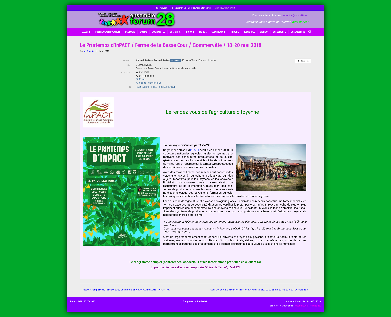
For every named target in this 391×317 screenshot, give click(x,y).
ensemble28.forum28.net (224, 8)
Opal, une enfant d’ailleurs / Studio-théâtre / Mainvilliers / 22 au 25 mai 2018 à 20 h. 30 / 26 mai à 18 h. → (260, 289)
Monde (203, 32)
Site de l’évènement (149, 82)
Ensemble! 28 (298, 32)
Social (143, 32)
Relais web (249, 32)
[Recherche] (309, 31)
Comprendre (218, 32)
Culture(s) (175, 32)
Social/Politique (167, 87)
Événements (279, 32)
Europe (190, 32)
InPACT (194, 150)
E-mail (142, 79)
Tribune (234, 32)
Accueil (86, 32)
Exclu (154, 87)
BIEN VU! (264, 32)
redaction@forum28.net (295, 15)
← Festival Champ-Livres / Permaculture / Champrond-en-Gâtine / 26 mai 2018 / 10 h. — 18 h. (125, 289)
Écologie (130, 32)
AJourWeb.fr (201, 301)
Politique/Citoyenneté (107, 32)
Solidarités (158, 32)
